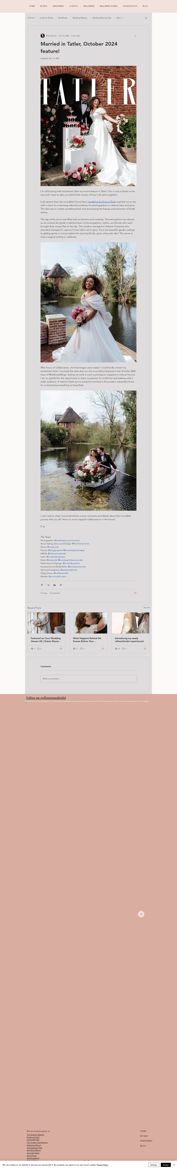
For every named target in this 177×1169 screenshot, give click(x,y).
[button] (146, 18)
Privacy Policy (102, 1165)
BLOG (143, 1146)
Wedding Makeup (80, 18)
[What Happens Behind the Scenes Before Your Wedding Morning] (88, 622)
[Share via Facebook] (42, 585)
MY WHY (144, 1136)
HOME (143, 1131)
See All (146, 607)
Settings (153, 1165)
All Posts (31, 18)
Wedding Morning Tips (102, 18)
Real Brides (62, 18)
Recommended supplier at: (38, 1131)
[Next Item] (141, 914)
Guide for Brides (46, 18)
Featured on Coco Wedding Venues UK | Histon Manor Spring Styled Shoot (46, 640)
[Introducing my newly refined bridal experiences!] (130, 622)
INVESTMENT (146, 1141)
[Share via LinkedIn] (54, 585)
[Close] (173, 1165)
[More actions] (134, 35)
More (119, 18)
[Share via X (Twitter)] (48, 585)
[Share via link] (61, 585)
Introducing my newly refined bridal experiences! (129, 640)
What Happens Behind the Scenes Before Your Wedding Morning (87, 640)
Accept (166, 1165)
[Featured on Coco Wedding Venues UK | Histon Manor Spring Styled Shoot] (46, 622)
